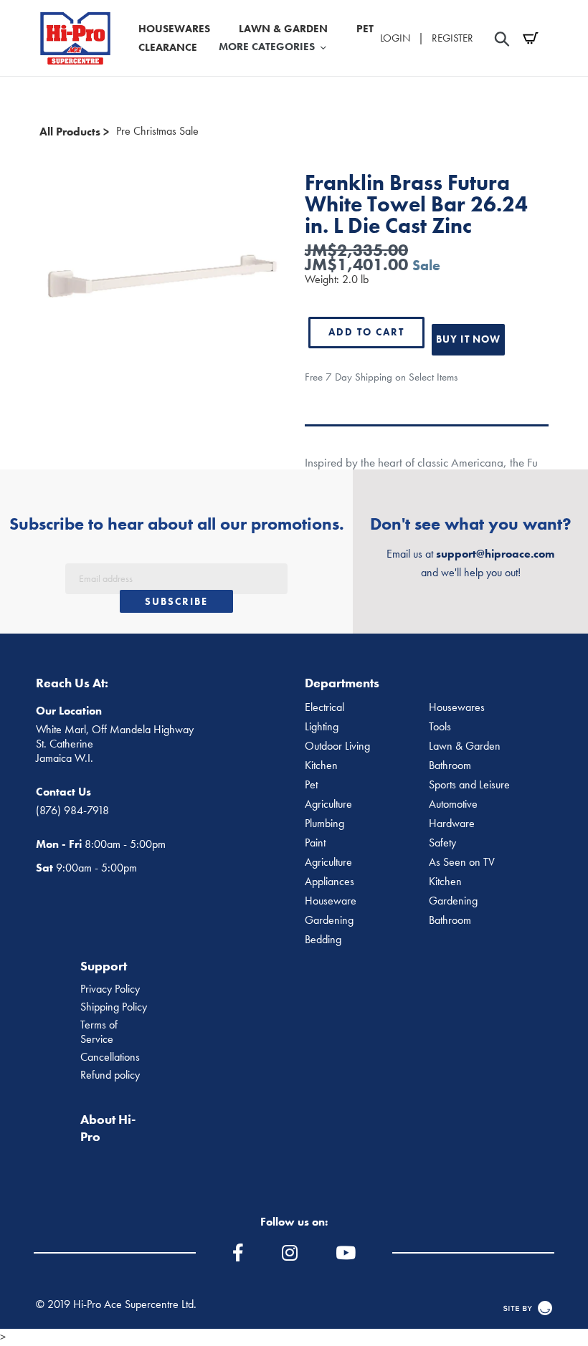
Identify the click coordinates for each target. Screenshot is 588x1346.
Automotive (453, 804)
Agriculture (328, 804)
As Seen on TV (462, 862)
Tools (440, 727)
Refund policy (110, 1075)
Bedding (323, 939)
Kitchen (321, 765)
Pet (311, 785)
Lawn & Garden (465, 746)
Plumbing (324, 823)
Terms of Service (99, 1032)
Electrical (324, 707)
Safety (442, 843)
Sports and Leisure (469, 785)
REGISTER (452, 38)
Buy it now (468, 339)
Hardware (452, 823)
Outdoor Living (337, 746)
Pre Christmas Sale (157, 131)
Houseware (330, 901)
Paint (315, 843)
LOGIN (395, 38)
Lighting (321, 727)
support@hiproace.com (495, 553)
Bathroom (450, 765)
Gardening (453, 901)
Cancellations (110, 1057)
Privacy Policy (110, 989)
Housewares (457, 707)
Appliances (329, 881)
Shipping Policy (113, 1007)
